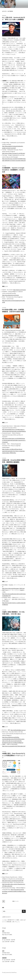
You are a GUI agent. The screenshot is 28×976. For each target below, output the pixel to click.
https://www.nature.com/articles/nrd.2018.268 (12, 880)
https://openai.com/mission (19, 289)
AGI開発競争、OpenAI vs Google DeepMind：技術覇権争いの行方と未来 (13, 170)
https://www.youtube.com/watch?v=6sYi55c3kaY (13, 153)
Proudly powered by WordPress (9, 972)
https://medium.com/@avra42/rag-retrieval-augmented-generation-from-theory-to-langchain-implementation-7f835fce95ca (13, 451)
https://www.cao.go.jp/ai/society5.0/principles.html (13, 746)
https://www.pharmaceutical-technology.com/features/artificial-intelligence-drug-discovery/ (14, 891)
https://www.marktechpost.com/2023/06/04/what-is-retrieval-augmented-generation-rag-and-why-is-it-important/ (14, 440)
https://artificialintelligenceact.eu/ (18, 730)
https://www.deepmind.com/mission (10, 295)
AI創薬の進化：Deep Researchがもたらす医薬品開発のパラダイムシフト (13, 755)
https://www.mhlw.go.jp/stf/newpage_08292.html (13, 588)
